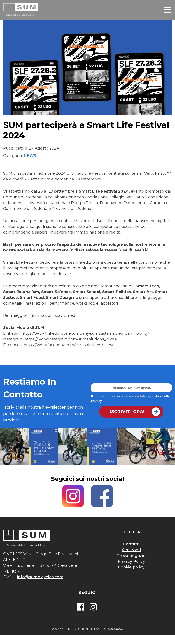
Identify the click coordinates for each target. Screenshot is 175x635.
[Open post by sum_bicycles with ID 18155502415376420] (43, 446)
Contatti (131, 544)
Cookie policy (131, 567)
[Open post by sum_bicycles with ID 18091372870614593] (73, 446)
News (30, 155)
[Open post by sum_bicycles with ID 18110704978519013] (131, 446)
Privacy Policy (131, 561)
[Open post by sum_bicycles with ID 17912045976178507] (102, 446)
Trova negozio (131, 555)
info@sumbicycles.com (40, 577)
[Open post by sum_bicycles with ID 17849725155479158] (160, 446)
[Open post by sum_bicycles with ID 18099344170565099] (14, 446)
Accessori (131, 550)
